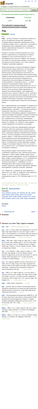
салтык (34, 196)
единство (22, 192)
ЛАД (3, 240)
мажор (8, 194)
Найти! (34, 9)
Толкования (10, 17)
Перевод (12, 34)
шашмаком (32, 198)
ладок (3, 194)
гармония (8, 192)
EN (26, 1)
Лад (3, 286)
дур (18, 192)
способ (13, 198)
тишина (26, 198)
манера (17, 194)
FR (35, 1)
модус (10, 196)
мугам (15, 196)
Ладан (33, 211)
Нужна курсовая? (14, 188)
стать (17, 198)
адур (3, 192)
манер (12, 194)
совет (3, 198)
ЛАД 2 (4, 315)
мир (25, 194)
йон (29, 192)
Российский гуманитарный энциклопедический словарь (19, 14)
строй (21, 198)
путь (29, 196)
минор (22, 194)
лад (3, 226)
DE (29, 1)
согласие (8, 198)
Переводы (27, 17)
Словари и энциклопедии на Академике (15, 6)
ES (32, 1)
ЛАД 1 (4, 308)
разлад (4, 205)
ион (27, 192)
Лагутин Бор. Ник (9, 211)
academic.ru (6, 3)
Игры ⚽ (28, 20)
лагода (33, 192)
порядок (25, 196)
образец (19, 196)
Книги (10, 20)
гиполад (13, 192)
